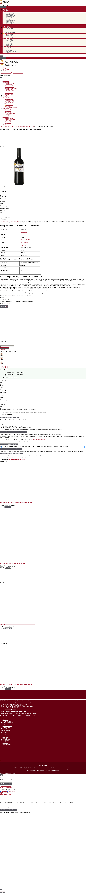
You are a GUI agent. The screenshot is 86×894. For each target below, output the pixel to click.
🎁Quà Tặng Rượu (6, 97)
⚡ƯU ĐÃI (5, 103)
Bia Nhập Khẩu (8, 109)
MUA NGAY (2, 891)
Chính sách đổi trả (6, 727)
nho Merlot (48, 284)
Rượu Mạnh (5, 25)
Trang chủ (2, 126)
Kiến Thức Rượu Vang (9, 118)
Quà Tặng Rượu (6, 737)
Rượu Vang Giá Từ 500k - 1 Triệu (27, 126)
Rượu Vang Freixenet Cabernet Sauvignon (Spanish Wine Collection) (16, 502)
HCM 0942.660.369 (5, 366)
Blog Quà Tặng (9, 52)
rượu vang (4, 280)
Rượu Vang (5, 9)
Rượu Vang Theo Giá (15, 126)
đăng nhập (6, 303)
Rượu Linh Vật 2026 (9, 99)
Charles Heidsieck (9, 93)
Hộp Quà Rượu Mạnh (9, 101)
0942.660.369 (42, 439)
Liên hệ (4, 70)
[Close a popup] (1, 775)
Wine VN (9, 295)
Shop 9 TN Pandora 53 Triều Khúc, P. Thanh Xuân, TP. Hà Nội (19, 706)
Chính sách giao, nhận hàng (8, 724)
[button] (1, 56)
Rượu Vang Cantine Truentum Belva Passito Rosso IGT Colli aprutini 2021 (17, 624)
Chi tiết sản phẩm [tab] (6, 217)
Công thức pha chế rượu (10, 121)
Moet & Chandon (8, 91)
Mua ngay (3, 349)
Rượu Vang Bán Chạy (7, 744)
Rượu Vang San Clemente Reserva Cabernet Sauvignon (13, 563)
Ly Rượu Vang (8, 114)
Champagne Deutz (9, 89)
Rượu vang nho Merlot (26, 239)
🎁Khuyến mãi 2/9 (9, 105)
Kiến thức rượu (6, 69)
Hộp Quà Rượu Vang (9, 100)
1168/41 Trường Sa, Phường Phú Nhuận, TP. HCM (16, 704)
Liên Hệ (4, 53)
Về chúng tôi (5, 720)
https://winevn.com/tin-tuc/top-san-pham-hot (42, 441)
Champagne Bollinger (9, 83)
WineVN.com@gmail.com (10, 709)
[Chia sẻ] (3, 892)
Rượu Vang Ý (5, 738)
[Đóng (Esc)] (4, 892)
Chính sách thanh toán (7, 726)
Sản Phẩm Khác (6, 108)
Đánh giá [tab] (4, 219)
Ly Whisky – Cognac (10, 45)
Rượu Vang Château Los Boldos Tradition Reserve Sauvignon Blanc (16, 684)
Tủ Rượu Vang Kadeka (10, 113)
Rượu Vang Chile (6, 740)
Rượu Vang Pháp (6, 739)
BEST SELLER (8, 106)
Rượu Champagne (6, 82)
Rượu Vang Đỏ (24, 232)
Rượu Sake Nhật (8, 111)
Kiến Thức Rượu (6, 117)
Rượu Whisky (6, 26)
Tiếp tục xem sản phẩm (6, 783)
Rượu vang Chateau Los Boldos (28, 245)
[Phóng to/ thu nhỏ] (0, 892)
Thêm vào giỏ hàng (5, 347)
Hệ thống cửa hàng (7, 721)
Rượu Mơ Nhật (8, 112)
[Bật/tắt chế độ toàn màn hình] (1, 892)
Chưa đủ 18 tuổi (12, 809)
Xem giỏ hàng (4, 781)
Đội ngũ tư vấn (6, 728)
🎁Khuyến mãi (6, 68)
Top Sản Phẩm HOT (9, 120)
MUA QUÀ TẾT (3, 732)
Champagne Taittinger (10, 85)
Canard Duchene (8, 84)
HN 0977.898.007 (5, 367)
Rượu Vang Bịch (6, 10)
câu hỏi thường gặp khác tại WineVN (17, 459)
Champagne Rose (9, 23)
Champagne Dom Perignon (11, 88)
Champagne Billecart (9, 90)
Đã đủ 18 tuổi (4, 809)
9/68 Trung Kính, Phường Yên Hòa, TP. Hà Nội (16, 705)
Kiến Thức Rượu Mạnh (10, 119)
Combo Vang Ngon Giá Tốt (11, 37)
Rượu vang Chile (24, 242)
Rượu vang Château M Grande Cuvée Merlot (10, 221)
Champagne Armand (9, 87)
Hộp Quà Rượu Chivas (10, 32)
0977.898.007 (36, 439)
